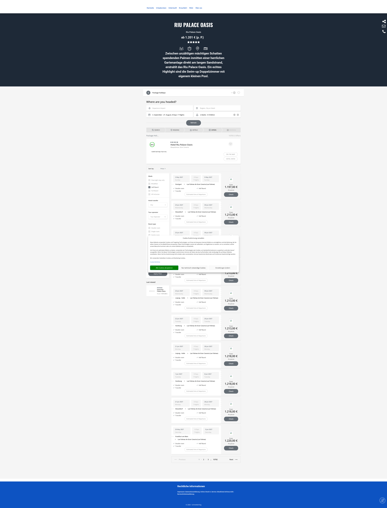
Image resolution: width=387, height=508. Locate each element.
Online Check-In (206, 492)
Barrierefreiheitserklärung (185, 494)
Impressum (181, 492)
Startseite (150, 8)
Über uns (199, 8)
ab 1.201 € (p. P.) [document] (192, 37)
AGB (231, 492)
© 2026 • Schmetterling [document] (193, 505)
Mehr (191, 8)
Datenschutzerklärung (192, 492)
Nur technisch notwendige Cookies (193, 268)
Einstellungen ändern (222, 268)
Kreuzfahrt (183, 8)
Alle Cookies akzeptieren (164, 268)
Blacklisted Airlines (223, 492)
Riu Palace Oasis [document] (193, 25)
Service (214, 492)
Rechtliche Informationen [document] (191, 486)
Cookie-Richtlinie (155, 262)
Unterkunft (173, 8)
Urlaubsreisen (161, 8)
